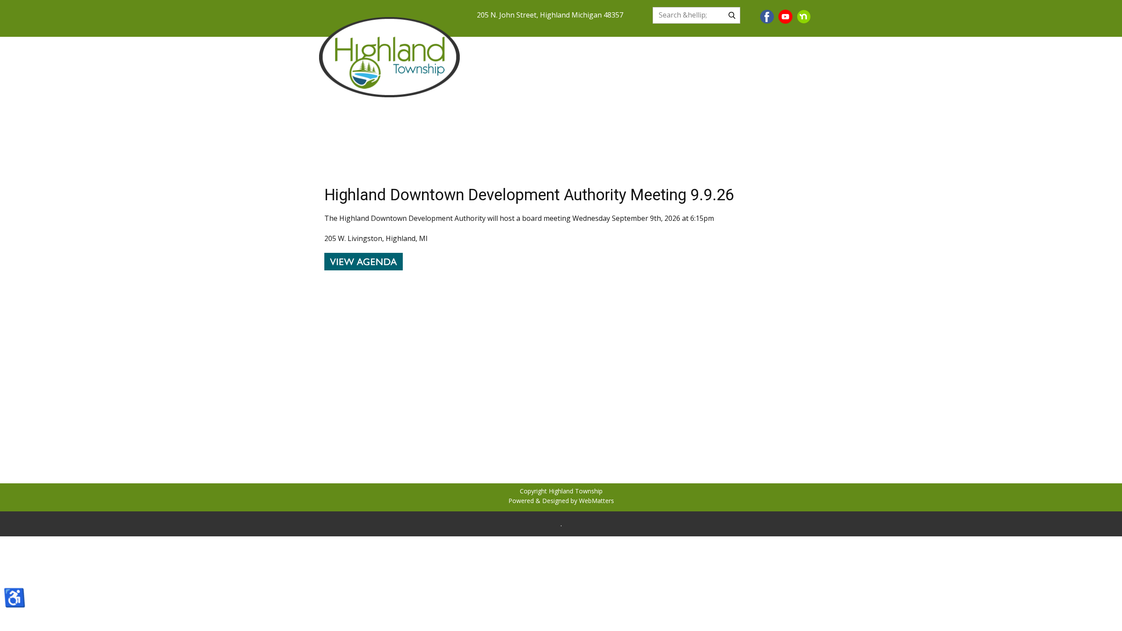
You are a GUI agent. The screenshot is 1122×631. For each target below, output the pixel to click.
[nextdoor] (804, 17)
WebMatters (596, 500)
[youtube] (785, 17)
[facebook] (767, 17)
